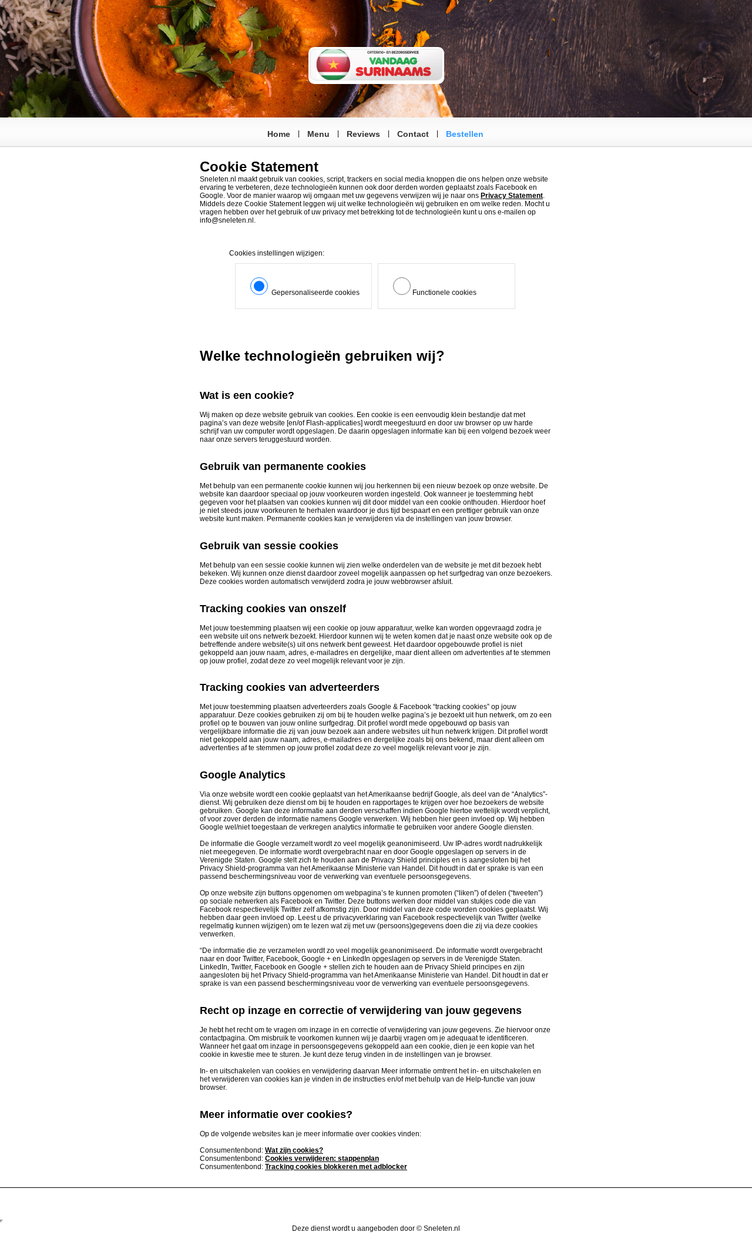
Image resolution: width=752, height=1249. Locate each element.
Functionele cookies (444, 292)
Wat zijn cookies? (294, 1150)
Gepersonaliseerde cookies (315, 292)
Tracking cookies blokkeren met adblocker (336, 1167)
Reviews (363, 134)
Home (278, 134)
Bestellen (465, 134)
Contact (413, 134)
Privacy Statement (512, 196)
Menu (318, 134)
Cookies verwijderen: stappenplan (322, 1158)
